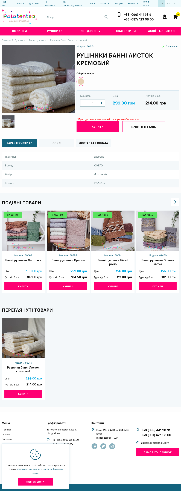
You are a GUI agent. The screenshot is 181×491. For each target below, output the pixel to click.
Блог (92, 3)
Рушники (55, 30)
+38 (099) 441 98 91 (138, 14)
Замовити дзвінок (158, 452)
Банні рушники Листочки (23, 260)
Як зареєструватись (72, 4)
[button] (175, 202)
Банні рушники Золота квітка (157, 262)
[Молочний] (81, 81)
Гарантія (104, 3)
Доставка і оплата (93, 143)
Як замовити (50, 4)
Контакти (133, 3)
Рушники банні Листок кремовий (23, 369)
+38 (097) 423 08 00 (139, 19)
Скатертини (126, 30)
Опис (56, 143)
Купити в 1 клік (143, 126)
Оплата (20, 3)
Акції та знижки (161, 30)
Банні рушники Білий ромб (113, 262)
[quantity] (83, 103)
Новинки (19, 30)
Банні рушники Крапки (68, 260)
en (168, 3)
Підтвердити (35, 481)
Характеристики (20, 143)
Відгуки (119, 3)
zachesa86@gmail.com (155, 442)
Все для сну (90, 30)
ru (176, 3)
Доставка (34, 3)
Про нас (4, 4)
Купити (23, 286)
